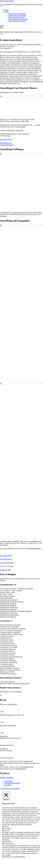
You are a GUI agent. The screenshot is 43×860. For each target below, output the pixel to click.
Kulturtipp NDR (5, 570)
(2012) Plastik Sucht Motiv (17, 21)
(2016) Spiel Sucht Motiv (16, 17)
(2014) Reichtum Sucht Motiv (18, 19)
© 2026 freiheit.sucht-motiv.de (10, 788)
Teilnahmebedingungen (12, 783)
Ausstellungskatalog (6, 145)
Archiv (6, 12)
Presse (6, 10)
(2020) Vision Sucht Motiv (17, 13)
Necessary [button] (5, 826)
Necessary (8, 828)
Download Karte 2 (6, 143)
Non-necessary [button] (7, 842)
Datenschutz (8, 781)
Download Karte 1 (6, 139)
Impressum (7, 785)
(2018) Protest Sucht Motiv (17, 15)
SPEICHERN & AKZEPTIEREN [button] (13, 857)
